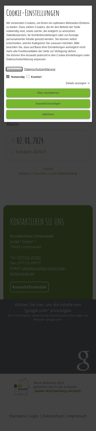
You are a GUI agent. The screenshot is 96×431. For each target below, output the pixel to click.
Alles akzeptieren (48, 92)
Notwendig (17, 77)
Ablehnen (48, 114)
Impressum (14, 69)
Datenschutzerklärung (39, 69)
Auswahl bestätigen (48, 103)
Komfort (36, 77)
